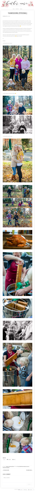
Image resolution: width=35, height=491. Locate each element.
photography (4, 467)
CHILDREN (20, 466)
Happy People (10, 466)
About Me (17, 8)
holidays (25, 466)
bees (18, 466)
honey (27, 466)
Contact (21, 8)
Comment (29, 484)
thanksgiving (7, 467)
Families (7, 466)
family (23, 466)
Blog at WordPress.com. (18, 489)
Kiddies (13, 466)
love (28, 466)
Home (14, 8)
